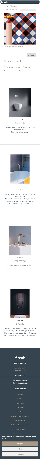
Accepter (20, 444)
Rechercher (31, 55)
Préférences (20, 454)
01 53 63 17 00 (20, 370)
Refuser (20, 449)
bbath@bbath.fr (20, 368)
